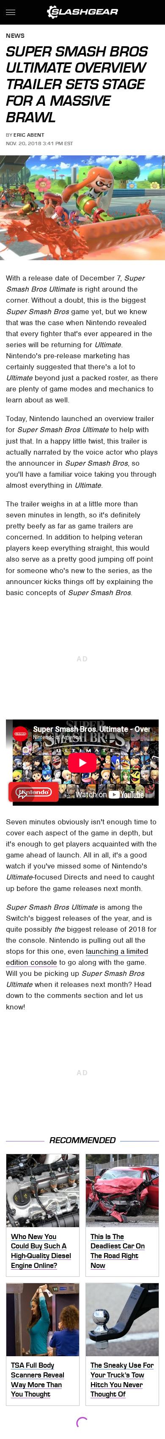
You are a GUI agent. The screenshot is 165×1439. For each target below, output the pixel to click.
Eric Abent (29, 135)
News (15, 36)
